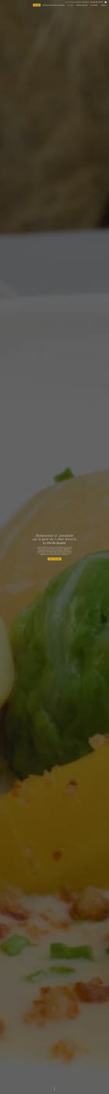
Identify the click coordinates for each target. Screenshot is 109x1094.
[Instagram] (105, 2)
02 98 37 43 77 (97, 2)
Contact (103, 5)
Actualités (94, 5)
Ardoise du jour (82, 5)
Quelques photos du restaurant (53, 5)
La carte (70, 5)
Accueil (36, 5)
